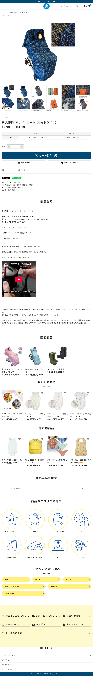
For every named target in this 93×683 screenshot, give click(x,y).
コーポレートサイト (9, 655)
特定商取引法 (6, 665)
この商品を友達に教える (12, 187)
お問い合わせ (24, 162)
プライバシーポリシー (9, 669)
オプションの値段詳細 (11, 182)
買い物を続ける (9, 190)
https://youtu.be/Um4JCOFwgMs (15, 257)
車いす (9, 15)
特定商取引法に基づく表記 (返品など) (17, 185)
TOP (3, 15)
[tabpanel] (46, 52)
